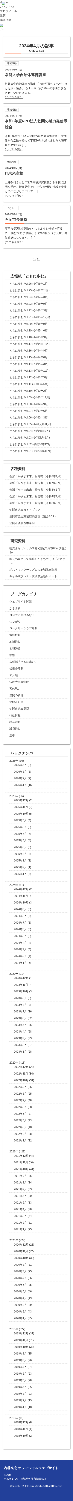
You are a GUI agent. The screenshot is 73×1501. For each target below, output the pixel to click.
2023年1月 (20, 1051)
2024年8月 (20, 915)
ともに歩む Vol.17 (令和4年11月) (29, 343)
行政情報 (15, 715)
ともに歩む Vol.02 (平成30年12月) (30, 444)
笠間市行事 (16, 701)
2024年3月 (20, 949)
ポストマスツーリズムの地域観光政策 (33, 569)
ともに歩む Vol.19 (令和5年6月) (28, 330)
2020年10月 (21, 1258)
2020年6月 (20, 1284)
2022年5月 (20, 1113)
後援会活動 (16, 668)
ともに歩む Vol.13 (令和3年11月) (29, 370)
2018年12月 (21, 1422)
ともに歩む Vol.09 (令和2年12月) (29, 397)
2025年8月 (20, 827)
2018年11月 (21, 1429)
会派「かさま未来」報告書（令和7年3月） (36, 482)
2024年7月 (20, 922)
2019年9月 (20, 1353)
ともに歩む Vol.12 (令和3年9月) (28, 377)
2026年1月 (20, 785)
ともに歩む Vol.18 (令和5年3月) (28, 337)
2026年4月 (20, 764)
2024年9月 (20, 909)
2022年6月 (20, 1107)
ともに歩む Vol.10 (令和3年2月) (28, 390)
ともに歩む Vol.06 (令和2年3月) (28, 417)
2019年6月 (20, 1373)
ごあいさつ (7, 6)
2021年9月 (20, 1175)
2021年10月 (21, 1169)
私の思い (15, 688)
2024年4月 (20, 942)
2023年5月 (20, 1024)
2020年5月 (20, 1291)
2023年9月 (20, 998)
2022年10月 (21, 1080)
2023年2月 (20, 1044)
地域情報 (15, 635)
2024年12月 (21, 889)
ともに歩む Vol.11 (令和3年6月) (28, 384)
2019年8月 (20, 1360)
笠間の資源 (16, 695)
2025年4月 (20, 853)
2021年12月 (21, 1155)
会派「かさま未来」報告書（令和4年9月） (36, 489)
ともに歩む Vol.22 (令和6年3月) (28, 310)
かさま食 (15, 608)
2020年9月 (20, 1264)
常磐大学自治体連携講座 (25, 75)
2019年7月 (20, 1366)
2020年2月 (20, 1311)
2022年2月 (20, 1133)
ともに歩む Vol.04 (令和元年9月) (29, 430)
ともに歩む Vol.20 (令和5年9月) (28, 323)
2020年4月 (20, 1298)
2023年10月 (21, 991)
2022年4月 (20, 1120)
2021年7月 (20, 1189)
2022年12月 (21, 1066)
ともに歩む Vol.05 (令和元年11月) (30, 424)
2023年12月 (21, 978)
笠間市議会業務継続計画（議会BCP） (33, 516)
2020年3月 (20, 1304)
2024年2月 (20, 956)
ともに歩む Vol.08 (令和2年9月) (28, 404)
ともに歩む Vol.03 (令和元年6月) (29, 437)
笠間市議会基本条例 (22, 523)
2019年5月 (20, 1380)
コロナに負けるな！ (22, 614)
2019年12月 (21, 1333)
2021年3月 (20, 1215)
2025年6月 (20, 840)
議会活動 (5, 20)
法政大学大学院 (19, 681)
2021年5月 (20, 1202)
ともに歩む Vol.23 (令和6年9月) (28, 303)
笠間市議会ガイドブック (24, 509)
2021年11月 (21, 1162)
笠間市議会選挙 (19, 708)
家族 (12, 655)
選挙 (12, 735)
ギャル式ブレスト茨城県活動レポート (33, 576)
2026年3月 (20, 771)
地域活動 (15, 641)
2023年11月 (21, 984)
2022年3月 (20, 1127)
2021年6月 (20, 1195)
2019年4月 (20, 1387)
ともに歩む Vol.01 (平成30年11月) (30, 450)
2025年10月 (21, 813)
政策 (3, 15)
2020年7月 (20, 1278)
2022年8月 (20, 1093)
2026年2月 (20, 778)
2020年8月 (20, 1271)
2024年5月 (20, 936)
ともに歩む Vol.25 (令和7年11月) (29, 290)
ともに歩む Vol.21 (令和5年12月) (29, 317)
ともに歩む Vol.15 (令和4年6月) (28, 357)
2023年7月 (20, 1011)
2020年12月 (21, 1244)
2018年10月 (21, 1435)
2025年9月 (20, 820)
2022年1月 (20, 1140)
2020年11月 (21, 1251)
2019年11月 (21, 1340)
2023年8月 (20, 1004)
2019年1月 (20, 1407)
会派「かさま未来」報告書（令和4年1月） (36, 496)
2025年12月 (21, 800)
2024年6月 (20, 929)
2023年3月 (20, 1038)
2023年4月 (20, 1031)
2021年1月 (20, 1229)
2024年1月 (20, 962)
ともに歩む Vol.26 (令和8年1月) (28, 283)
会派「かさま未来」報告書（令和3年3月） (36, 503)
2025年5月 (20, 847)
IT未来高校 (14, 173)
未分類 (13, 675)
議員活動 (15, 728)
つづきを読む (14, 97)
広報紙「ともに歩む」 (23, 661)
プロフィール (8, 11)
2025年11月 (21, 807)
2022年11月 (21, 1073)
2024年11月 (21, 895)
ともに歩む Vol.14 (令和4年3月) (28, 363)
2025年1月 (20, 873)
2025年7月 (20, 833)
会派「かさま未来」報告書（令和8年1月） (36, 476)
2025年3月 (20, 860)
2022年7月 (20, 1100)
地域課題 (15, 648)
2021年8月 (20, 1182)
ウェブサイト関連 (20, 601)
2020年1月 (20, 1318)
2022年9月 (20, 1086)
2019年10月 (21, 1346)
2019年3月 (20, 1393)
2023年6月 (20, 1018)
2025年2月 (20, 867)
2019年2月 (20, 1400)
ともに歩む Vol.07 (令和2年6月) (28, 410)
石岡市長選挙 (16, 220)
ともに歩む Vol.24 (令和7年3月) (28, 297)
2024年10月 (21, 902)
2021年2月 (20, 1222)
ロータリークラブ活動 (23, 628)
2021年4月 (20, 1209)
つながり (15, 621)
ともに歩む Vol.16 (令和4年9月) (28, 350)
